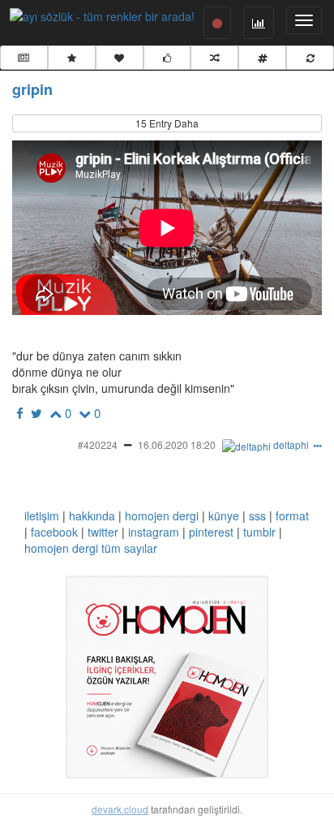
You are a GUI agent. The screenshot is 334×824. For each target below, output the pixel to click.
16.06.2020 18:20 (177, 444)
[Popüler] (72, 57)
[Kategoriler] (262, 57)
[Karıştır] (214, 57)
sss (257, 515)
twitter (103, 532)
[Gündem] (24, 57)
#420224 (98, 444)
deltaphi (291, 444)
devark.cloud (120, 809)
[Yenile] (310, 57)
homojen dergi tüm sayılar (90, 548)
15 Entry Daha (167, 123)
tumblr (259, 532)
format (292, 515)
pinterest (211, 532)
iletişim (41, 515)
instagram (153, 532)
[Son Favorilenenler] (119, 57)
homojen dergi (162, 515)
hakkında (92, 515)
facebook (54, 532)
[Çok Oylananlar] (167, 57)
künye (223, 515)
